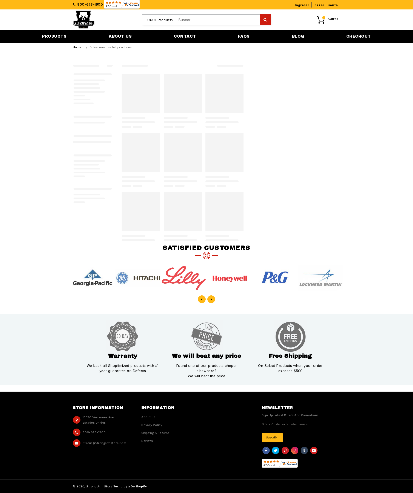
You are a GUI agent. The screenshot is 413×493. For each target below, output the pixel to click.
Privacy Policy (151, 425)
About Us (148, 417)
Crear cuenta (326, 5)
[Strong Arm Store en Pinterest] (285, 451)
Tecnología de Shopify (130, 486)
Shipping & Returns (155, 433)
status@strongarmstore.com (104, 443)
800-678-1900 (94, 432)
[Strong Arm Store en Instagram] (294, 451)
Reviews (147, 441)
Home (77, 47)
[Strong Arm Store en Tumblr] (304, 451)
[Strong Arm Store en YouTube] (314, 451)
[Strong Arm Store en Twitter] (275, 451)
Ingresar (302, 5)
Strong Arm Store (99, 486)
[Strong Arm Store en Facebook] (266, 451)
